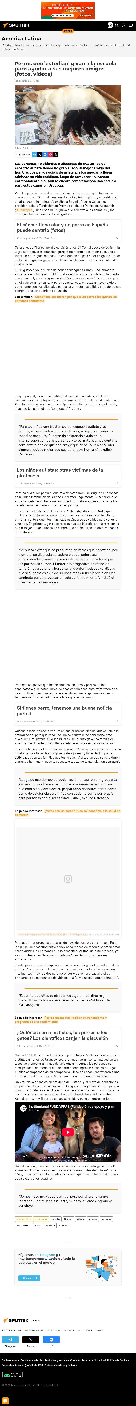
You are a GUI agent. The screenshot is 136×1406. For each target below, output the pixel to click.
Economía (53, 1330)
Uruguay (68, 1219)
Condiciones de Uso (32, 1360)
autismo (80, 1219)
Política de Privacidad (94, 1360)
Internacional (41, 1219)
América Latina (23, 1219)
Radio (99, 1330)
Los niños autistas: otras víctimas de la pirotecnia (60, 472)
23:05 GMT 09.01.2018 (27, 81)
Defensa (68, 1330)
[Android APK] (13, 1375)
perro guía (106, 1219)
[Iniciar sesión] (116, 25)
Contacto (75, 1360)
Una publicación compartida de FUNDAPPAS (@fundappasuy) (52, 934)
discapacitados (23, 1225)
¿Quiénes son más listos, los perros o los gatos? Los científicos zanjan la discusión (62, 1035)
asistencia (50, 1225)
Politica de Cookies (118, 1360)
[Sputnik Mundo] (17, 28)
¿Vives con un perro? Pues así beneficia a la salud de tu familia (68, 813)
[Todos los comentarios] (5, 1400)
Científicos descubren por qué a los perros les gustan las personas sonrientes (66, 299)
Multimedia (85, 1330)
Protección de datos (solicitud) (19, 1365)
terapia (38, 1225)
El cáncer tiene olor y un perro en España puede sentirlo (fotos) (62, 227)
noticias (63, 1225)
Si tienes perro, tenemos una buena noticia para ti (64, 710)
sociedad (56, 1219)
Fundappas (24, 210)
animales (93, 1219)
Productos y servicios (57, 1360)
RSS (40, 1365)
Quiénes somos (10, 1360)
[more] (117, 237)
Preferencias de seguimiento (60, 1365)
